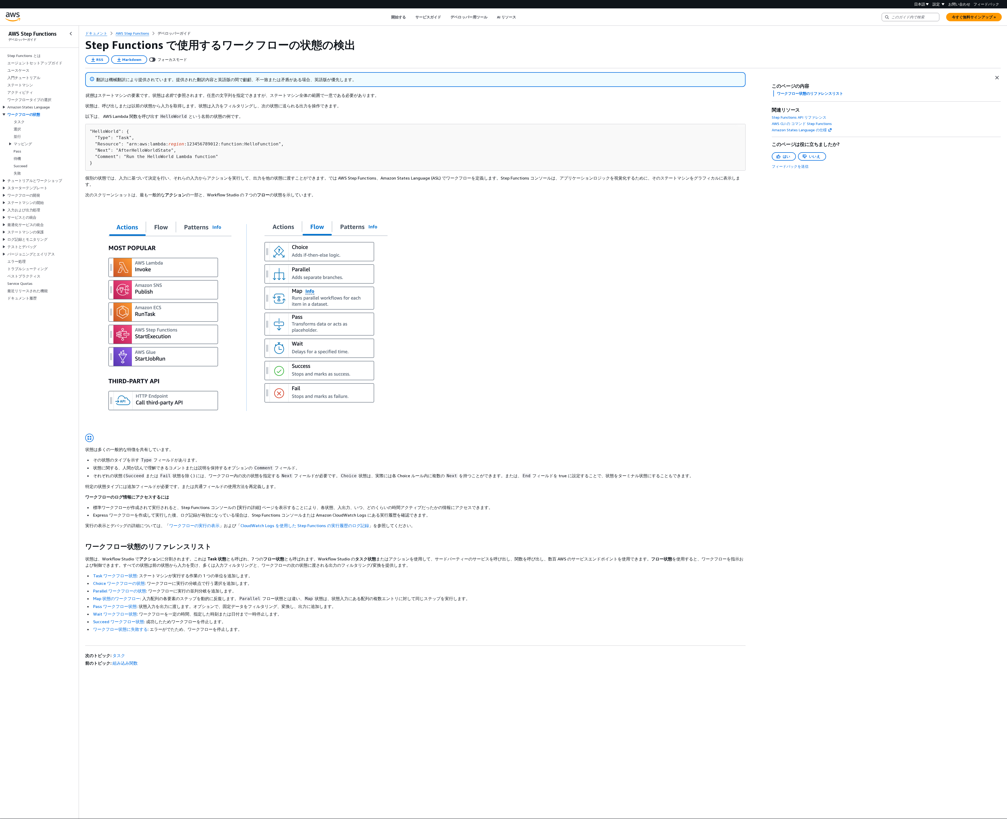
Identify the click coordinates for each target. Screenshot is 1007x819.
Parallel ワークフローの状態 (119, 591)
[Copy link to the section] (81, 546)
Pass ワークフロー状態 (115, 606)
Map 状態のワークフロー (116, 598)
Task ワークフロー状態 (115, 575)
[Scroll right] (520, 17)
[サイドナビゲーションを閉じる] (70, 33)
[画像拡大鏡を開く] (89, 438)
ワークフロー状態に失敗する (120, 629)
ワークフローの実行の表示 (194, 525)
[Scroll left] (387, 17)
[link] (174, 33)
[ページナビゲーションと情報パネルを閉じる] (997, 78)
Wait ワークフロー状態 (115, 614)
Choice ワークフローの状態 (119, 583)
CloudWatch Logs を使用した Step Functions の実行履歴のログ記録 (304, 525)
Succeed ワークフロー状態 (118, 621)
